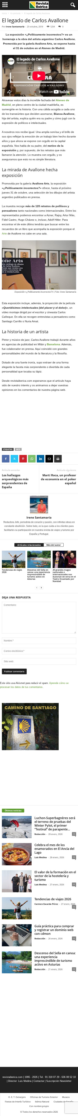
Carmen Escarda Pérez (46, 904)
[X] (14, 458)
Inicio (4, 13)
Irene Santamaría (15, 26)
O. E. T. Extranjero (17, 1097)
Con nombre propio (39, 1106)
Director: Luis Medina (19, 1081)
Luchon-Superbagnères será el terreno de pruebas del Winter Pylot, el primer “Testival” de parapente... (54, 823)
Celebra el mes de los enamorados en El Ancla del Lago (54, 849)
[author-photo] (39, 505)
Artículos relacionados (29, 544)
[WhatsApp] (32, 458)
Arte (4, 233)
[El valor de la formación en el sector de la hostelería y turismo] (17, 881)
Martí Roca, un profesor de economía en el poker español (58, 479)
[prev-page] (37, 588)
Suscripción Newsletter (58, 1081)
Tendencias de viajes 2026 (12, 570)
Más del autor (53, 544)
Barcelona (53, 344)
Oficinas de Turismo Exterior (44, 1097)
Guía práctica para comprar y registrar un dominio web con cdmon (54, 930)
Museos (66, 1097)
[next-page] (41, 588)
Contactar (39, 1081)
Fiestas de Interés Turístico (18, 1101)
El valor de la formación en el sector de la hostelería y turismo (55, 876)
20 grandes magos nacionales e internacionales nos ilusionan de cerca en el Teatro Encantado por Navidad (64, 575)
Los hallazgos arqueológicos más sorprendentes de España (15, 481)
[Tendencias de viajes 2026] (13, 559)
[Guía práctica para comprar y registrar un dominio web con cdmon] (17, 935)
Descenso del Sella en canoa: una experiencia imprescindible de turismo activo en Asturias (38, 574)
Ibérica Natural (42, 1101)
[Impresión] (58, 458)
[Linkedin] (40, 458)
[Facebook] (5, 458)
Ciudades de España (63, 1101)
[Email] (49, 458)
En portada (15, 13)
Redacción (39, 834)
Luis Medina (40, 857)
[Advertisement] (39, 420)
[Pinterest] (23, 458)
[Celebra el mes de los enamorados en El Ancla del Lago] (17, 854)
